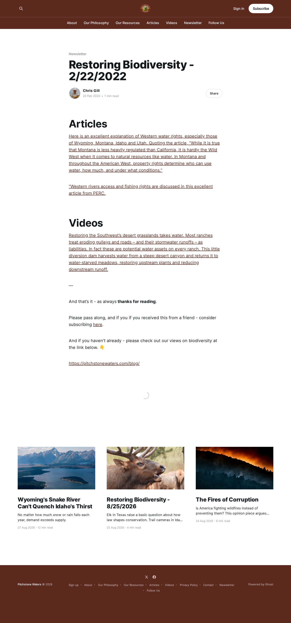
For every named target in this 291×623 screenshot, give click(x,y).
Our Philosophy (96, 23)
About (72, 23)
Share (214, 93)
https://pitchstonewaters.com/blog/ (104, 363)
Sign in (238, 8)
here (97, 324)
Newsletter (193, 23)
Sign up (74, 585)
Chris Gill (91, 91)
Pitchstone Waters (29, 584)
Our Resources (128, 23)
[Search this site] (21, 8)
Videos (171, 23)
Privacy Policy (189, 585)
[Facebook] (154, 577)
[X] (146, 577)
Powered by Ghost (260, 584)
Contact (208, 585)
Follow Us (216, 23)
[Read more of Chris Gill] (75, 93)
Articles (153, 23)
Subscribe (261, 8)
